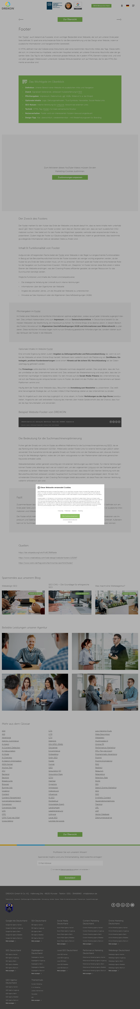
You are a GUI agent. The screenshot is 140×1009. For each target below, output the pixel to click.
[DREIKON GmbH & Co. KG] (8, 6)
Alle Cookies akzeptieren (70, 516)
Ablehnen (70, 521)
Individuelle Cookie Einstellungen (70, 519)
